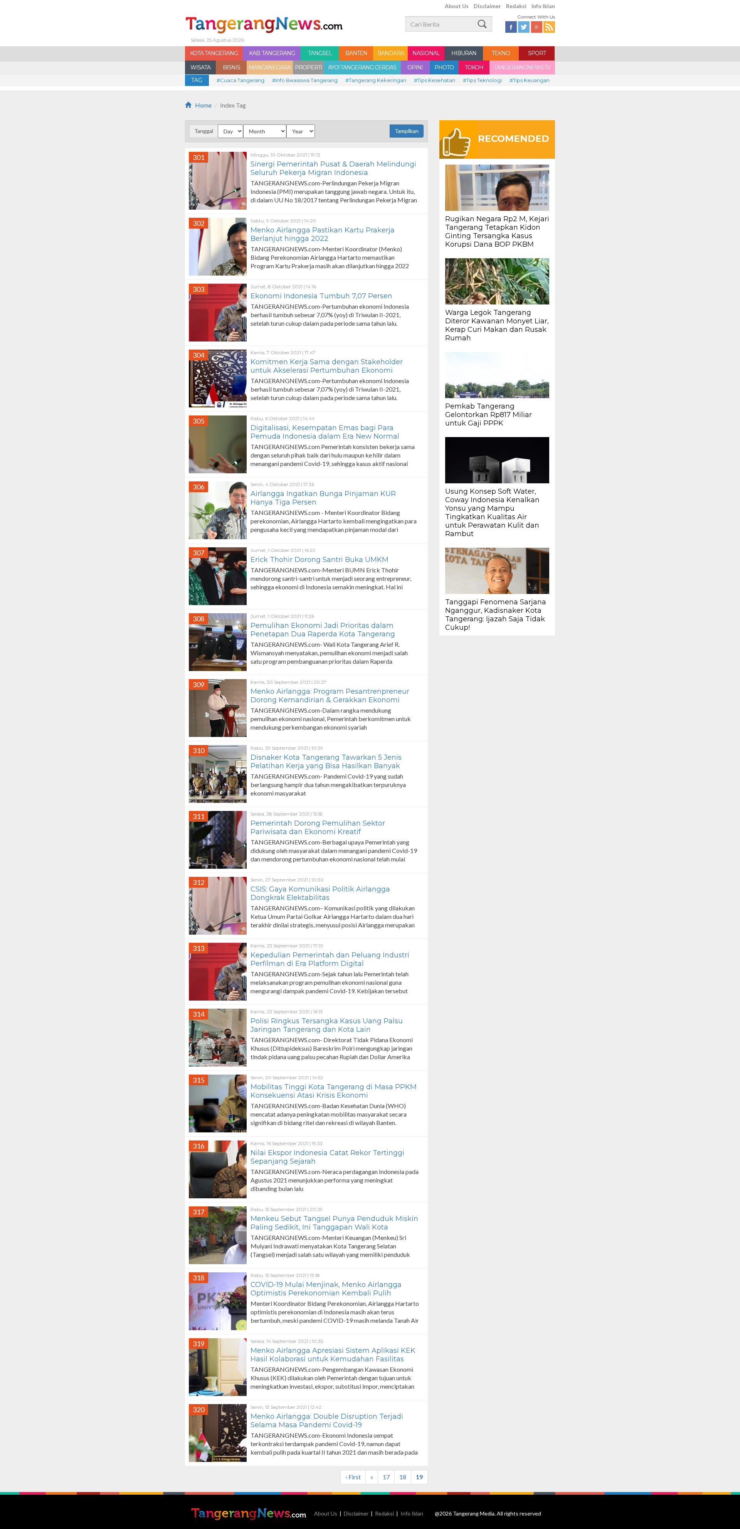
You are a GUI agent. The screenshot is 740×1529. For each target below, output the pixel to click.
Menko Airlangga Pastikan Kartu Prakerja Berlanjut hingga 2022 (323, 234)
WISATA (200, 67)
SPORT (537, 53)
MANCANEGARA (270, 67)
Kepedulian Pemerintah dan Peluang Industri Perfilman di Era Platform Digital (330, 959)
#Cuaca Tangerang (240, 80)
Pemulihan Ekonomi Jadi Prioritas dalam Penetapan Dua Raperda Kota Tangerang (323, 629)
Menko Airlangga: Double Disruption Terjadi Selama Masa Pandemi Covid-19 (327, 1420)
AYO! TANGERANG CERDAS (362, 67)
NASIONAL (426, 53)
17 (386, 1476)
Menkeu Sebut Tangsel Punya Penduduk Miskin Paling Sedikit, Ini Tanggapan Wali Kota (334, 1222)
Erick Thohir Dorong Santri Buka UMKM (320, 559)
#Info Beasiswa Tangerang (305, 80)
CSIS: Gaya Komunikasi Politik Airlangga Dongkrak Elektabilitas (320, 893)
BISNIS (231, 67)
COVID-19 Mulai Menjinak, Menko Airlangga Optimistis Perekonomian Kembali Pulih (326, 1288)
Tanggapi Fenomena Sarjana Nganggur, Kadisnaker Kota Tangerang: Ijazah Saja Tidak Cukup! (495, 615)
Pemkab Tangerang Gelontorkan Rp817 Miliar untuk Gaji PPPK (488, 414)
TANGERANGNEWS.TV (522, 67)
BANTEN (356, 53)
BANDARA (390, 53)
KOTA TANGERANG (214, 53)
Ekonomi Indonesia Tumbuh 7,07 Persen (321, 296)
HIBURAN (463, 53)
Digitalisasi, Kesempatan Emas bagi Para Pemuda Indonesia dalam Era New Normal (325, 432)
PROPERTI (308, 67)
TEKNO (501, 53)
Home (203, 105)
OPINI (415, 67)
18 (402, 1476)
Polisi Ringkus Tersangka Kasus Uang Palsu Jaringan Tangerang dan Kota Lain (327, 1025)
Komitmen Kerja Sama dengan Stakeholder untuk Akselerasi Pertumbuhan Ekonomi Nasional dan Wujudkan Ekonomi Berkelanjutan (335, 370)
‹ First (353, 1476)
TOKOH (474, 67)
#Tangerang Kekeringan (375, 80)
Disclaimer (487, 6)
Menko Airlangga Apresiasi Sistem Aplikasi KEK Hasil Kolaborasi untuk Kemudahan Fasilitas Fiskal (333, 1359)
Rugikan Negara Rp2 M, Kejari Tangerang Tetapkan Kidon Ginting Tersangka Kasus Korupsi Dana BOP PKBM (497, 232)
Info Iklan (543, 6)
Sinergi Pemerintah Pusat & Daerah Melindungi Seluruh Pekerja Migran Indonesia (333, 168)
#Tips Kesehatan (434, 80)
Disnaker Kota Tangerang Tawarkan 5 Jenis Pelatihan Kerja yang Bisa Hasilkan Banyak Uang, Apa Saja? (326, 766)
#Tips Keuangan (530, 80)
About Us (457, 6)
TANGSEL (320, 53)
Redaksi (516, 6)
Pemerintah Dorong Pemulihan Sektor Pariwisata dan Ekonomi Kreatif (318, 827)
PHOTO (444, 67)
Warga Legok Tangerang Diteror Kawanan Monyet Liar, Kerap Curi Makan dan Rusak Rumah (497, 325)
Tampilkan (407, 131)
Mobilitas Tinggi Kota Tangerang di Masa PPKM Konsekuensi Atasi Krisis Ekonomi (334, 1091)
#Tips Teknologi (482, 80)
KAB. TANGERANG (272, 53)
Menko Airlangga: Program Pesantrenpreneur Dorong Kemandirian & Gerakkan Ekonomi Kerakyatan (330, 700)
